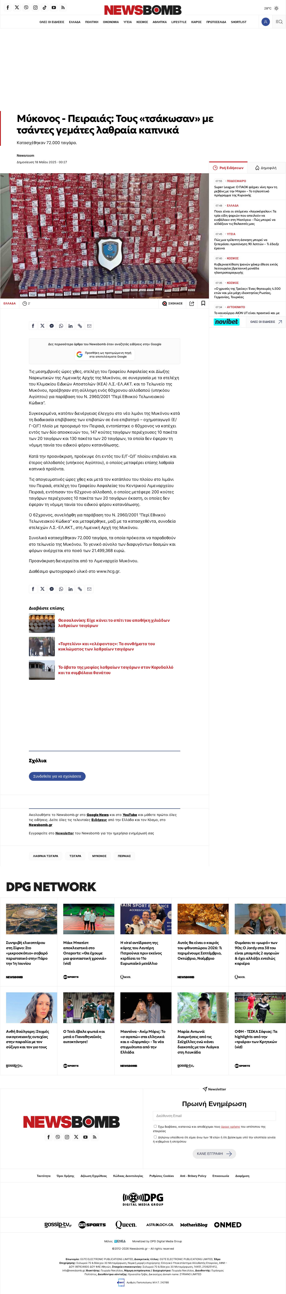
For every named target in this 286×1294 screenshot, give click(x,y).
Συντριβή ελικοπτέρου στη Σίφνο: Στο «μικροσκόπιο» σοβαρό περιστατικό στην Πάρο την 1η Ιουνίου (27, 953)
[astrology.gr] (160, 1225)
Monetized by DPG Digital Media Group (157, 1241)
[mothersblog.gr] (193, 1225)
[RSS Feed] (63, 7)
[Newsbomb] (71, 1122)
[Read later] (203, 303)
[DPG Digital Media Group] (143, 1199)
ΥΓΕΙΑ (128, 22)
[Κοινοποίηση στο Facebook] (33, 326)
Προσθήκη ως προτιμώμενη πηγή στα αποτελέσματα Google (108, 354)
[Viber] (26, 7)
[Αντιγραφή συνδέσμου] (191, 303)
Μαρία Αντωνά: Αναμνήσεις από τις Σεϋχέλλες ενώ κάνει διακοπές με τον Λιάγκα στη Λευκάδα (198, 1042)
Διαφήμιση (242, 1176)
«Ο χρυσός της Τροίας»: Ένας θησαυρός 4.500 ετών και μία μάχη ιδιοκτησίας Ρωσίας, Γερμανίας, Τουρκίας (247, 293)
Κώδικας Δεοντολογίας (128, 1176)
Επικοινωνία (221, 1176)
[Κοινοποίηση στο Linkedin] (70, 326)
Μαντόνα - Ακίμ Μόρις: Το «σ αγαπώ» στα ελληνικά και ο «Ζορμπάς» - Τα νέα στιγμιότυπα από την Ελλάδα (142, 1042)
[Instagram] (35, 7)
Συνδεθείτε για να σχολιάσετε (57, 776)
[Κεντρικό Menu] (279, 21)
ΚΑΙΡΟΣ (196, 22)
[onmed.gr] (227, 1225)
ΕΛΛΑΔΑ (74, 22)
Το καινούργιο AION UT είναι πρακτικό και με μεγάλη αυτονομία (247, 315)
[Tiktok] (44, 7)
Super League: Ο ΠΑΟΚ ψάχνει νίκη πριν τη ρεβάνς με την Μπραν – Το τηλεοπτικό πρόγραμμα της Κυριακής (245, 191)
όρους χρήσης (230, 1126)
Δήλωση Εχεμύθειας (94, 1176)
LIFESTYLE (179, 22)
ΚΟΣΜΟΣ (142, 22)
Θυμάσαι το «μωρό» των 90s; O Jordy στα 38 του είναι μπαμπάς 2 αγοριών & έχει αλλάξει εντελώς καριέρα (257, 953)
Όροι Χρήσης (65, 1176)
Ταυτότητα (43, 1176)
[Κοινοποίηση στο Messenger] (52, 326)
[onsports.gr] (92, 1225)
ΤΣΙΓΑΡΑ (75, 856)
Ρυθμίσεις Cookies (161, 1176)
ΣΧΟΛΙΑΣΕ (175, 303)
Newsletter (64, 833)
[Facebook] (8, 7)
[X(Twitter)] (17, 7)
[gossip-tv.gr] (58, 1225)
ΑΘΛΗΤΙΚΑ (160, 22)
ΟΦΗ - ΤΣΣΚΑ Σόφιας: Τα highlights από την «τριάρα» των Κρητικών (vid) (256, 1039)
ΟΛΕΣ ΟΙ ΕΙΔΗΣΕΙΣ (52, 22)
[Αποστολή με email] (89, 326)
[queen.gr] (126, 1225)
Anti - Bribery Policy (193, 1176)
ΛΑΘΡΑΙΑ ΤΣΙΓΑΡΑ (45, 856)
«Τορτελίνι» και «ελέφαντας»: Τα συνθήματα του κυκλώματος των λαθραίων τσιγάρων (106, 646)
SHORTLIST (238, 22)
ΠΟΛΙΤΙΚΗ (91, 22)
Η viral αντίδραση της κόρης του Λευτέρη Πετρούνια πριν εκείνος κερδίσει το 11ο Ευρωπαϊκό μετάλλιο (141, 953)
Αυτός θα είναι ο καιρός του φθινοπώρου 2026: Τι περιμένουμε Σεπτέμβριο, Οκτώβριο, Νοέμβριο (200, 950)
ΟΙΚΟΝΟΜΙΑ (111, 22)
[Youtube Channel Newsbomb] (54, 7)
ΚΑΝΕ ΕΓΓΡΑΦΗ (210, 1154)
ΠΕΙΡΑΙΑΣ (124, 856)
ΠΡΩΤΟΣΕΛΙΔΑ (216, 22)
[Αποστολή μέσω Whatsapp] (61, 326)
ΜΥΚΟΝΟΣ (99, 856)
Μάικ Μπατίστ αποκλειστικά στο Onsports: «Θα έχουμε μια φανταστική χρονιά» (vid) (84, 953)
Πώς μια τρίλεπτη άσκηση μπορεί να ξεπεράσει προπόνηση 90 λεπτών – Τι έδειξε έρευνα (246, 244)
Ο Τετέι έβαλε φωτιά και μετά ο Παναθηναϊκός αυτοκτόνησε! (84, 1036)
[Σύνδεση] (265, 21)
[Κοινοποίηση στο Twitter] (42, 326)
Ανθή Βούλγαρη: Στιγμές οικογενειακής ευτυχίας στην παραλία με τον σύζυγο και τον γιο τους (27, 1039)
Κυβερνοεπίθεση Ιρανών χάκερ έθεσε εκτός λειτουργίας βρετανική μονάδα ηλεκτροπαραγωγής (246, 268)
